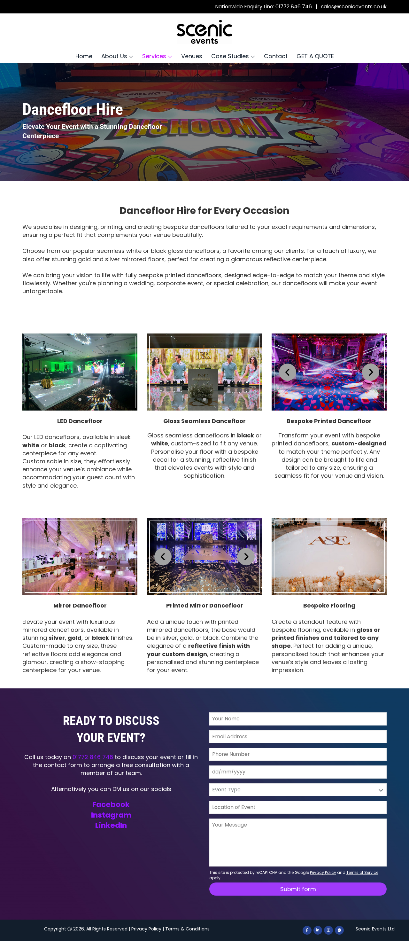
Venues (191, 56)
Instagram (111, 815)
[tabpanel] (80, 372)
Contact (276, 56)
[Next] (370, 372)
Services (155, 56)
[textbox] (297, 789)
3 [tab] (332, 399)
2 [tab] (326, 399)
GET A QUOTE (315, 56)
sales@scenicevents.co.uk (354, 6)
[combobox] (298, 789)
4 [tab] (337, 399)
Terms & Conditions (187, 929)
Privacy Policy (146, 929)
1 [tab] (79, 399)
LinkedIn (111, 825)
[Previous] (287, 372)
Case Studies (231, 56)
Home (83, 56)
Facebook (111, 804)
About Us (115, 56)
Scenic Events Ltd (375, 929)
